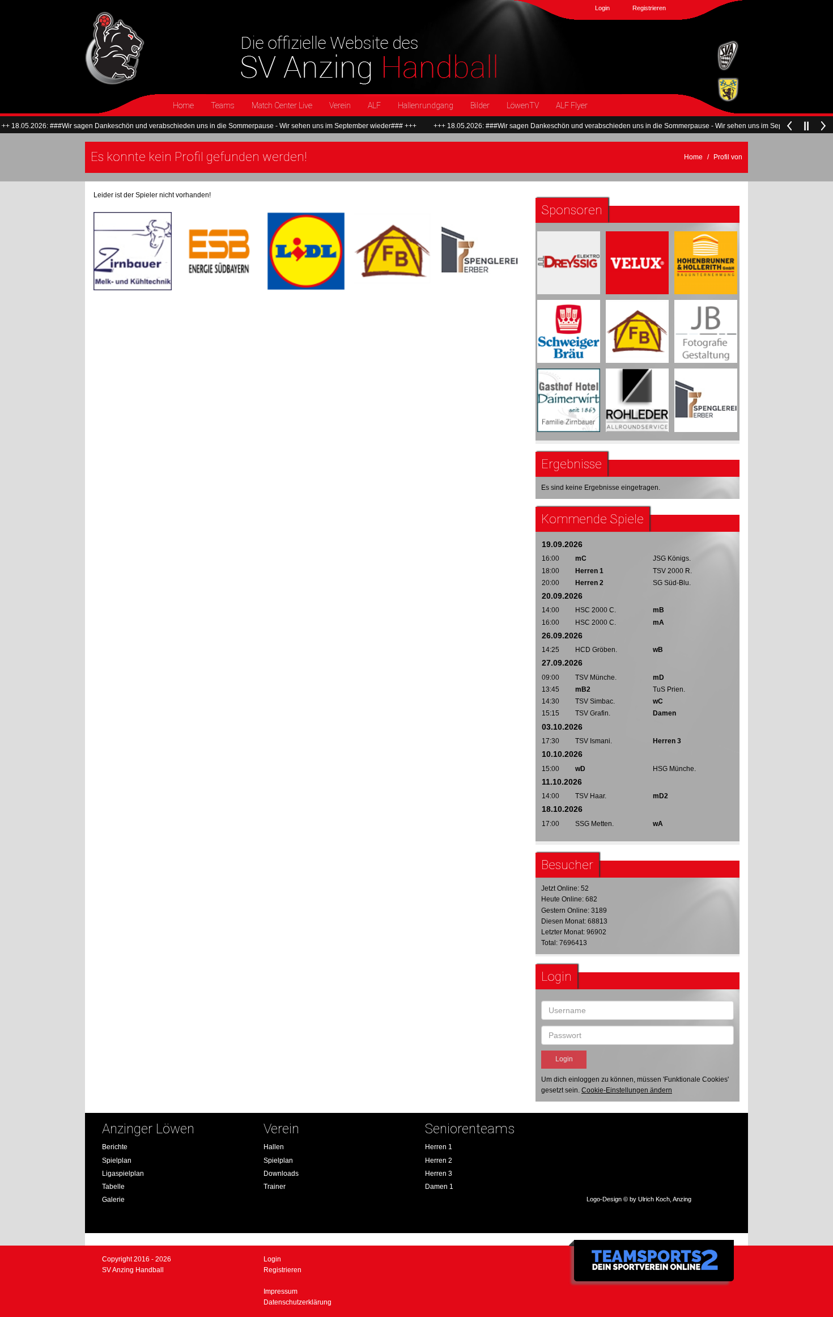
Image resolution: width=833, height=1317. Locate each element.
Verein (340, 105)
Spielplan (116, 1160)
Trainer (275, 1187)
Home (183, 105)
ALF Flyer (572, 105)
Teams (223, 105)
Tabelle (113, 1187)
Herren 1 (438, 1147)
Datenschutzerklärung (298, 1302)
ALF (374, 105)
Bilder (480, 105)
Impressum (281, 1291)
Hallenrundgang (425, 105)
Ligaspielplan (123, 1174)
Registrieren (649, 8)
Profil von (727, 157)
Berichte (115, 1147)
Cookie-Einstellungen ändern (626, 1090)
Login (602, 8)
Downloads (281, 1174)
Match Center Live (282, 105)
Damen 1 (439, 1187)
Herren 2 (438, 1160)
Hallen (274, 1147)
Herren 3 (438, 1174)
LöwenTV (523, 105)
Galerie (113, 1200)
